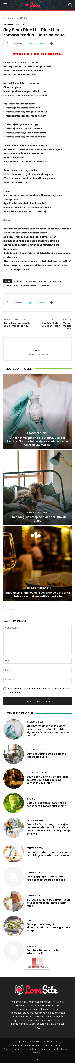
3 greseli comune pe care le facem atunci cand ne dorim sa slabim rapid (49, 902)
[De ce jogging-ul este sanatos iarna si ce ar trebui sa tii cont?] (13, 877)
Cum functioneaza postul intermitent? (43, 952)
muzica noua (56, 280)
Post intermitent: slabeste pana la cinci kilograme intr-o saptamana (49, 853)
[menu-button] (5, 5)
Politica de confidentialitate (25, 1045)
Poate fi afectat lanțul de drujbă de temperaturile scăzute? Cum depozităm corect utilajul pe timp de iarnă (48, 829)
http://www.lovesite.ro (37, 355)
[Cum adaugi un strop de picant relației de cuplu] (37, 487)
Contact (65, 1048)
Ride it (8, 285)
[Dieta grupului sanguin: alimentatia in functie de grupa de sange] (13, 926)
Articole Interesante (37, 588)
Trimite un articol (49, 1048)
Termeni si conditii (51, 1045)
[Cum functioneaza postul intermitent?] (13, 950)
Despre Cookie (49, 1041)
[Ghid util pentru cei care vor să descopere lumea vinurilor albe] (13, 803)
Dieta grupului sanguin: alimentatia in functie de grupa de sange (49, 927)
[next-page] (11, 607)
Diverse (31, 799)
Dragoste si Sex (37, 433)
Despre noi (20, 1041)
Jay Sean (18, 280)
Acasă (6, 18)
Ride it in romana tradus (26, 285)
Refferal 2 (37, 1052)
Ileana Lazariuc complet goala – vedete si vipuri (17, 324)
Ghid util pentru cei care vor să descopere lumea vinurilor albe (46, 804)
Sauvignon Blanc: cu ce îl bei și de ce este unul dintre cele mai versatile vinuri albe (37, 594)
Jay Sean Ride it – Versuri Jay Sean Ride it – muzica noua (57, 326)
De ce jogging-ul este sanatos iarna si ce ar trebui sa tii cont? (47, 878)
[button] (70, 5)
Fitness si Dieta (35, 848)
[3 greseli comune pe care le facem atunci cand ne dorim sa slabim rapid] (13, 901)
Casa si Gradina (35, 820)
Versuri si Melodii (20, 18)
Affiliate (34, 1048)
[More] (51, 43)
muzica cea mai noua (35, 280)
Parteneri (34, 1041)
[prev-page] (5, 607)
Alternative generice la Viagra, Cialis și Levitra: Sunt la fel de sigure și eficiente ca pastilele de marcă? (37, 441)
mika (37, 350)
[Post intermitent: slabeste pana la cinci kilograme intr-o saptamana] (13, 852)
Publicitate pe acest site (15, 1048)
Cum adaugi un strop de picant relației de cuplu (37, 518)
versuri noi (46, 285)
